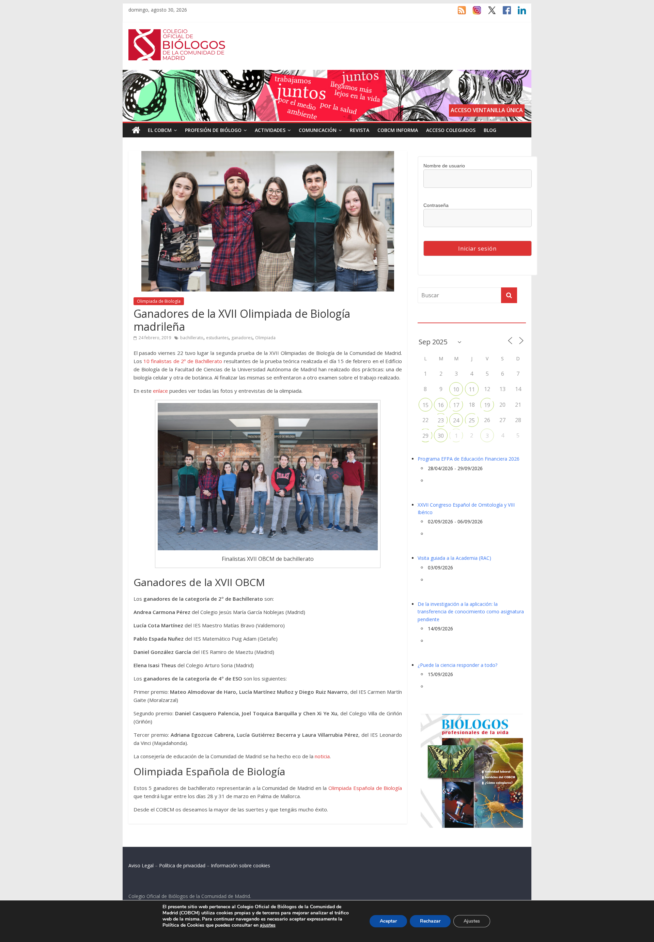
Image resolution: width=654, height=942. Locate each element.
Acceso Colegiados (451, 130)
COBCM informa (397, 130)
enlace (160, 390)
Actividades (270, 130)
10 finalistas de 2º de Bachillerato (182, 361)
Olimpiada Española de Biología (365, 787)
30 (441, 435)
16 (441, 405)
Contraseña (436, 205)
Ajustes (472, 921)
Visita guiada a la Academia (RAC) (454, 558)
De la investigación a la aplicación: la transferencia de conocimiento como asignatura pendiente (471, 612)
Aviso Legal (141, 865)
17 (456, 405)
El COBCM (160, 130)
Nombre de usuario (444, 165)
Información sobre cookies (240, 865)
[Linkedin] (518, 13)
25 (472, 420)
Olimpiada (265, 338)
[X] (488, 13)
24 (456, 420)
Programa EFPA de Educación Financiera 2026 (468, 458)
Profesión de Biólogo (213, 130)
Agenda (428, 318)
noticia (322, 756)
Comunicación (318, 130)
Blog (490, 130)
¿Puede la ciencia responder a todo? (457, 665)
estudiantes (217, 338)
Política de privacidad (182, 865)
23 (441, 420)
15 (425, 405)
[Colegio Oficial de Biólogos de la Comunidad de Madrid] (176, 32)
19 (487, 405)
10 (456, 389)
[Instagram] (473, 13)
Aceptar (388, 921)
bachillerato (191, 338)
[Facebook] (503, 13)
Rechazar (430, 921)
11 (472, 389)
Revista (359, 130)
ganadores (241, 338)
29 (425, 435)
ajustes (268, 925)
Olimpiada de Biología (159, 301)
